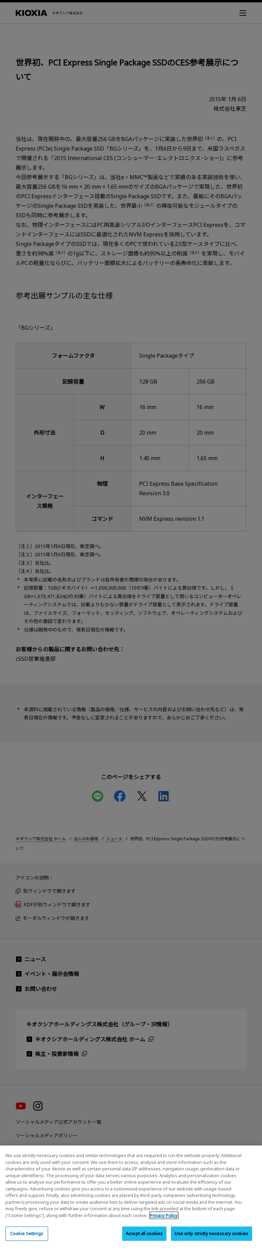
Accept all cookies (144, 1233)
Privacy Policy (164, 1215)
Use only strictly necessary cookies (211, 1233)
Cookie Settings (26, 1233)
